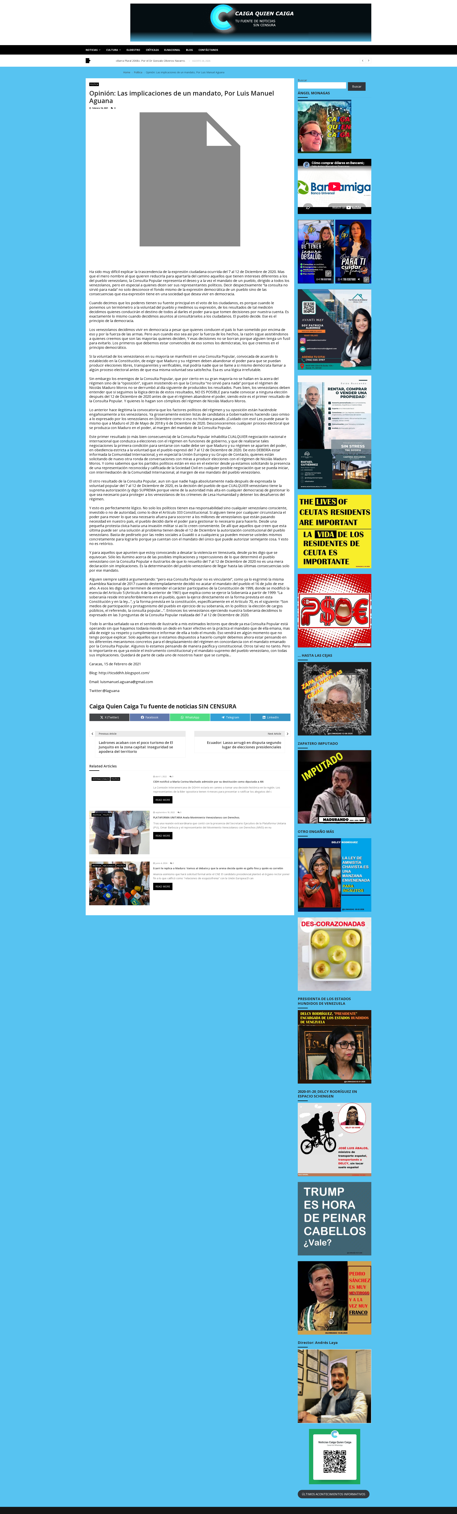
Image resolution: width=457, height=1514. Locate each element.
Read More (162, 799)
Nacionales (109, 865)
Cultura (112, 50)
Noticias (92, 50)
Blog (189, 50)
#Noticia (96, 815)
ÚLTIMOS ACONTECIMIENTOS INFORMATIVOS (333, 1494)
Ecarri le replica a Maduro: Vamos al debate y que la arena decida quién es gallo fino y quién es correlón (218, 868)
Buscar (302, 80)
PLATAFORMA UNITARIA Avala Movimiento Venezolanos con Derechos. (196, 817)
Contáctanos (208, 50)
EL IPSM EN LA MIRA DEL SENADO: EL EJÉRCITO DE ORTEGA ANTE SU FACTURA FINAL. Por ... (174, 60)
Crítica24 (152, 50)
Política (94, 84)
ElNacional (172, 50)
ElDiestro (133, 50)
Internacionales (100, 779)
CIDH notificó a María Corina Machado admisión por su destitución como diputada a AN (208, 781)
